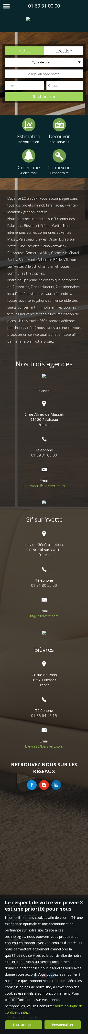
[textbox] (44, 73)
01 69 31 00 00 (44, 5)
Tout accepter (23, 1024)
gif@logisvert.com (44, 615)
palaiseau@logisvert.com (44, 485)
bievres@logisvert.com (44, 746)
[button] (24, 50)
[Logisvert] (44, 22)
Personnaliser (62, 1024)
